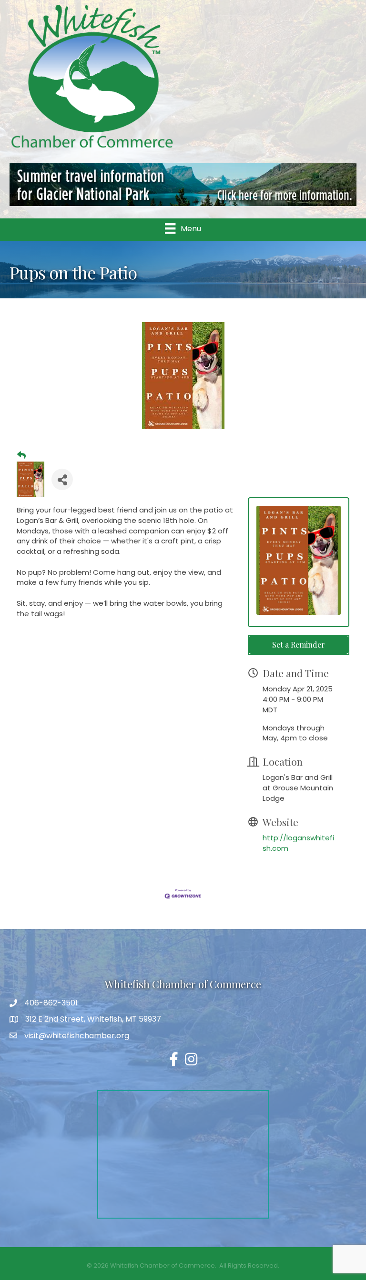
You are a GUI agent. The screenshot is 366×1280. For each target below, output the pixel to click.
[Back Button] (21, 455)
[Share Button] (62, 479)
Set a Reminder (298, 645)
